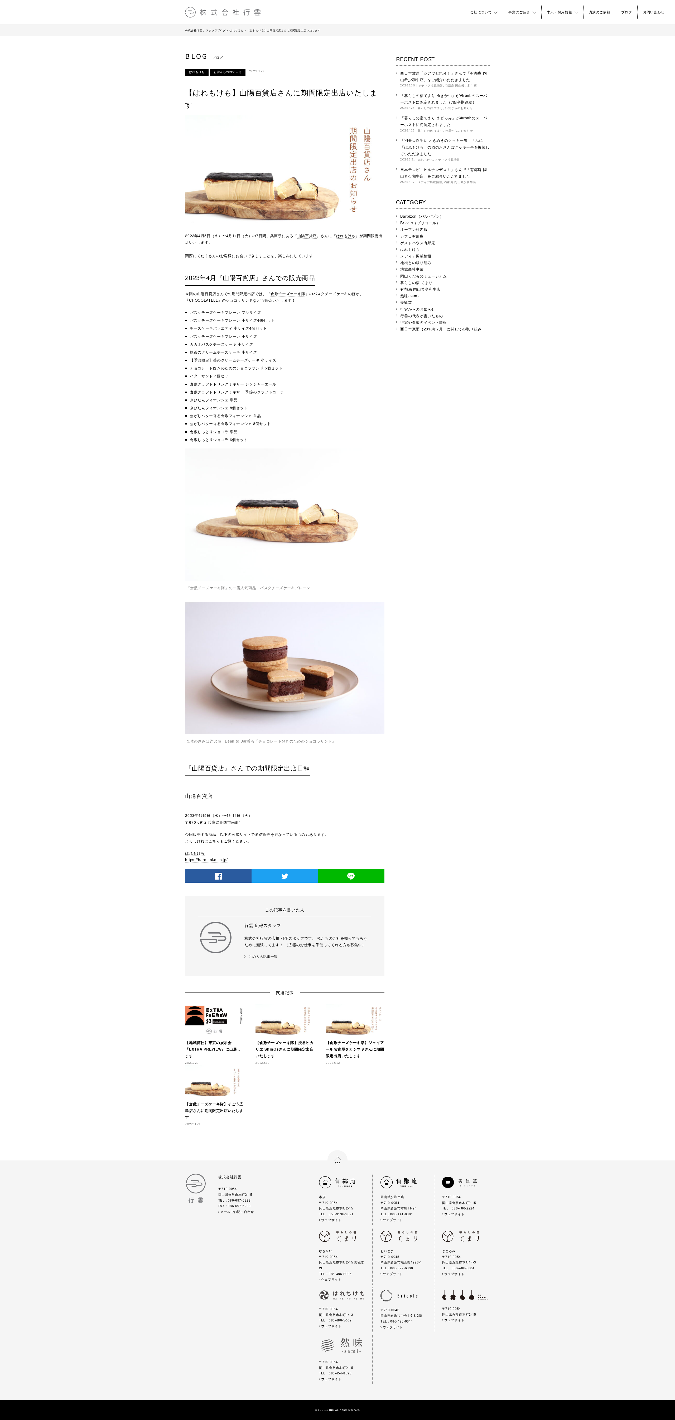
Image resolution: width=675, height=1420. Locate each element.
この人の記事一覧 (263, 957)
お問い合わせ (653, 11)
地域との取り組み (415, 262)
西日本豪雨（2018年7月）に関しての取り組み (440, 328)
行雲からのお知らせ (228, 72)
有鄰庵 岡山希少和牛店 (461, 85)
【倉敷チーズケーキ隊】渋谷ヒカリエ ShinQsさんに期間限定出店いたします (284, 1049)
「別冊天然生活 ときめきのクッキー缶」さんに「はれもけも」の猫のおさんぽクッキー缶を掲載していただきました (444, 147)
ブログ (626, 11)
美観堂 (406, 302)
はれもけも (197, 72)
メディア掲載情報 (430, 85)
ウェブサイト (330, 1219)
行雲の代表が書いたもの (421, 315)
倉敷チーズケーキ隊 (288, 293)
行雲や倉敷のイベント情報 (423, 322)
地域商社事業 (411, 269)
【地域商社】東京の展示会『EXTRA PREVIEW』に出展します (213, 1049)
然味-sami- (410, 295)
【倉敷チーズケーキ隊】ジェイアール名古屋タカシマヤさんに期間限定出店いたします (355, 1049)
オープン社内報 (413, 229)
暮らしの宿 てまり (430, 108)
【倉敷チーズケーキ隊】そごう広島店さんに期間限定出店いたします (214, 1110)
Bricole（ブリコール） (420, 222)
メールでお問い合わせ (236, 1211)
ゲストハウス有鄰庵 (417, 242)
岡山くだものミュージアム (423, 276)
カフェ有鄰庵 (411, 236)
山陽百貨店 (307, 235)
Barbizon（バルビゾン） (422, 216)
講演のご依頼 (599, 11)
